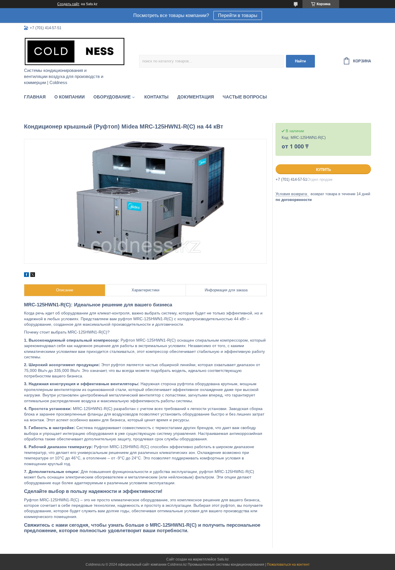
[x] (32, 275)
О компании (69, 97)
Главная (35, 97)
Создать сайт (68, 4)
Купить (323, 169)
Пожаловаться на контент (288, 564)
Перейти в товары (237, 15)
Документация (195, 97)
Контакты (156, 97)
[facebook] (26, 275)
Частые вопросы (245, 97)
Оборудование (112, 97)
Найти (300, 61)
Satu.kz (223, 559)
